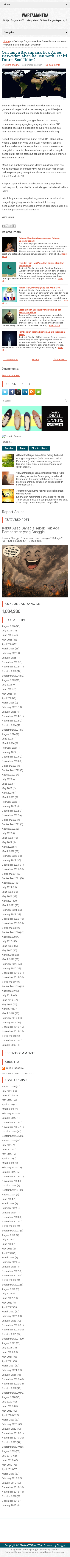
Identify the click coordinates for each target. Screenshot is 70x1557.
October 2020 (9, 928)
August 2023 (8, 774)
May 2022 (7, 842)
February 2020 (9, 964)
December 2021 (10, 864)
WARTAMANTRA (35, 15)
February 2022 (9, 855)
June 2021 (7, 891)
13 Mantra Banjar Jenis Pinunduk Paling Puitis (40, 473)
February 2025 (9, 707)
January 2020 (9, 968)
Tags (22, 448)
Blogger (61, 1545)
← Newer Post (10, 359)
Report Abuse (13, 512)
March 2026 (8, 648)
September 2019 (11, 986)
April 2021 (7, 900)
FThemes (25, 1549)
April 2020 (7, 954)
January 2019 (9, 1022)
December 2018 (10, 1026)
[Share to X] (11, 226)
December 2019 (10, 972)
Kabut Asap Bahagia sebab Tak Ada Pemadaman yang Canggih (30, 530)
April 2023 (7, 792)
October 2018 (9, 1036)
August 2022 (8, 828)
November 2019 (10, 977)
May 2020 (7, 950)
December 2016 (10, 1040)
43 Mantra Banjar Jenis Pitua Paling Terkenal (39, 455)
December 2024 (10, 716)
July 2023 (7, 779)
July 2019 (7, 995)
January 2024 (9, 752)
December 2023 (10, 756)
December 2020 (10, 918)
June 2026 (7, 635)
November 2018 (10, 1031)
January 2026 (9, 657)
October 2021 (9, 873)
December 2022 (10, 810)
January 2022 (9, 860)
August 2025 (8, 680)
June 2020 (7, 946)
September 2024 (11, 729)
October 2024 (9, 725)
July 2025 (7, 684)
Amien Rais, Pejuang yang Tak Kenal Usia (39, 287)
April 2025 (7, 698)
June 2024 (7, 738)
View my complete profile (18, 1073)
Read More (54, 325)
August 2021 (8, 882)
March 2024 (8, 743)
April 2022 (7, 846)
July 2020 (7, 941)
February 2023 (9, 801)
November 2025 (10, 666)
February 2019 (9, 1018)
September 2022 (11, 824)
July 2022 (7, 833)
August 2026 (8, 626)
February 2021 (9, 909)
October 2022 (9, 819)
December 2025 (10, 662)
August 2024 (8, 734)
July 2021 (7, 887)
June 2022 (7, 837)
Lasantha (54, 1549)
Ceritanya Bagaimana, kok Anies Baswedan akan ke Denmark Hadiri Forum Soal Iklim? (34, 55)
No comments (53, 65)
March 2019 (8, 1013)
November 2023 (10, 761)
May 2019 (7, 1004)
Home (6, 41)
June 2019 (7, 1000)
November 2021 (10, 869)
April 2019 (7, 1008)
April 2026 (7, 644)
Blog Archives (39, 448)
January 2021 (9, 914)
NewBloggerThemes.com (52, 1552)
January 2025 (9, 711)
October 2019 (9, 982)
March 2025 (8, 702)
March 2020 (8, 959)
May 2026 (7, 639)
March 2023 (8, 797)
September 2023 (11, 770)
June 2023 (7, 783)
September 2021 (11, 878)
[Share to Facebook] (14, 226)
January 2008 (9, 1045)
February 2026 (9, 653)
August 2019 (8, 990)
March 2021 (8, 905)
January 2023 (9, 806)
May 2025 (7, 693)
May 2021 (7, 896)
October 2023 (9, 765)
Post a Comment (11, 375)
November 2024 (10, 720)
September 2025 (11, 675)
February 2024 (9, 747)
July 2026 (7, 630)
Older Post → (60, 359)
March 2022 (8, 851)
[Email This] (3, 226)
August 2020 (8, 936)
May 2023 (7, 788)
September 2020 (11, 932)
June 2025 (7, 689)
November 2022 (10, 815)
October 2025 (9, 671)
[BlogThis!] (7, 226)
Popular (9, 448)
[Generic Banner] (11, 436)
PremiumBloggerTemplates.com (21, 1552)
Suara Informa (12, 65)
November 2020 (10, 923)
